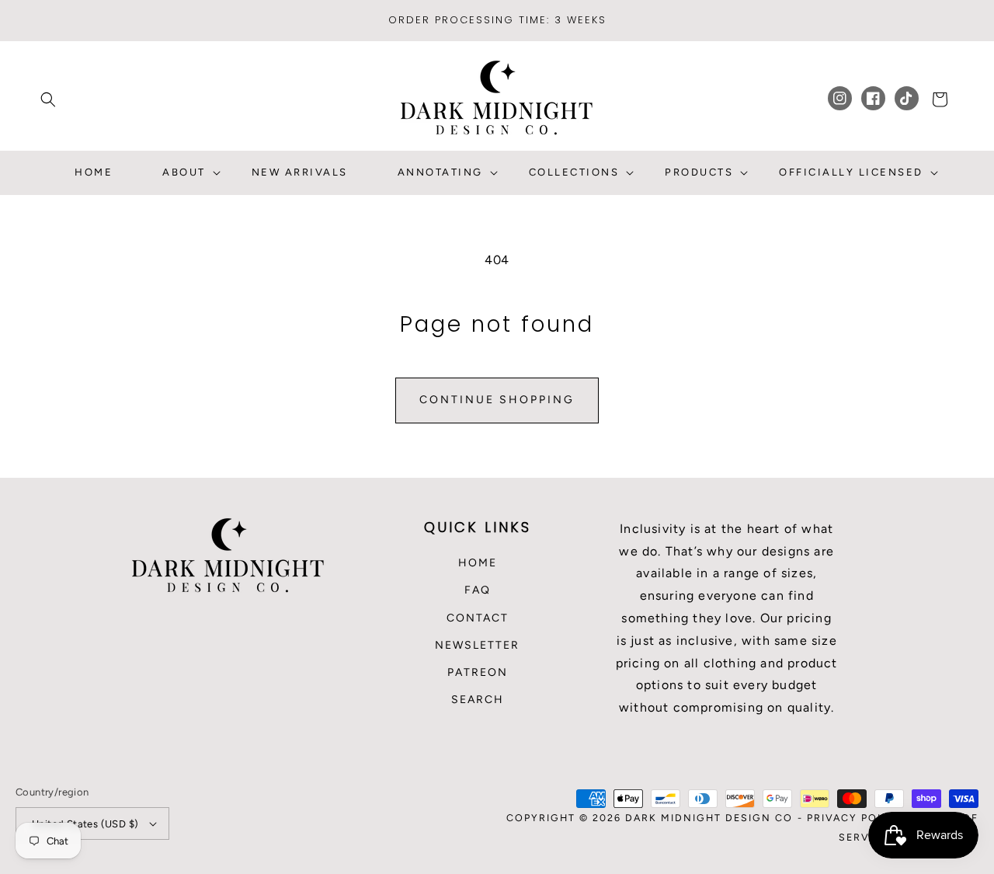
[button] (48, 99)
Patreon (477, 672)
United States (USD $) (85, 824)
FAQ (477, 590)
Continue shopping (497, 399)
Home (477, 562)
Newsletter (477, 645)
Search (477, 699)
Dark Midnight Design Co (709, 818)
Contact (478, 618)
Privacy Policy (856, 818)
